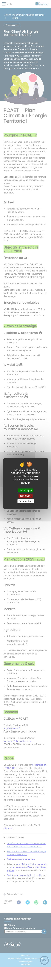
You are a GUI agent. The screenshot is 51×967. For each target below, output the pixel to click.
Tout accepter (25, 490)
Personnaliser (25, 501)
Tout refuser (25, 496)
